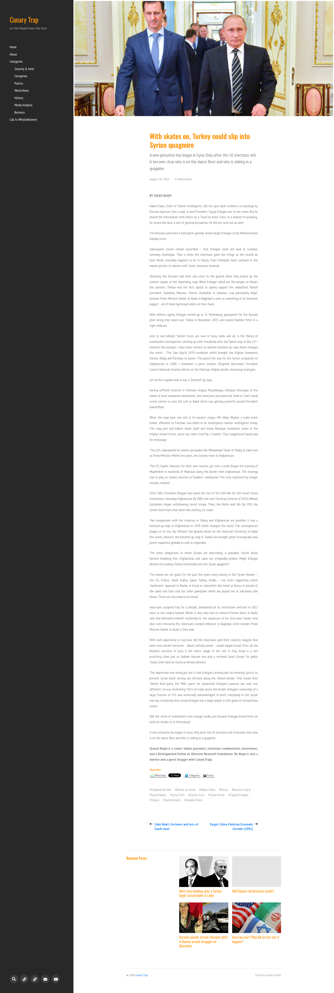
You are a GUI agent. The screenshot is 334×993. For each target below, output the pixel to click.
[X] (35, 979)
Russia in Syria (242, 789)
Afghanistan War (161, 789)
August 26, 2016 (159, 179)
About (13, 54)
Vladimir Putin (194, 800)
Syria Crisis (178, 795)
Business (19, 112)
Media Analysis (23, 105)
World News (21, 90)
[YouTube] (55, 979)
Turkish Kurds (172, 800)
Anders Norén (273, 975)
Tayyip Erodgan (239, 795)
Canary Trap (24, 20)
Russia (224, 789)
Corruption (20, 76)
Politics (18, 83)
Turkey (155, 800)
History (18, 98)
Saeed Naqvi (158, 795)
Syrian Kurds (217, 795)
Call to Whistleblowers (23, 119)
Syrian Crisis (197, 795)
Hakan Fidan (208, 789)
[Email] (45, 979)
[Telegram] (24, 979)
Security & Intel (24, 69)
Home (13, 47)
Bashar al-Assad (185, 789)
